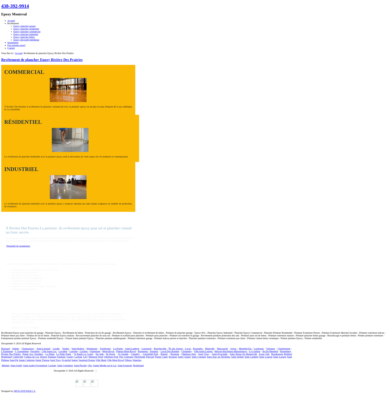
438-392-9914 (15, 6)
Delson (43, 357)
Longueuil (146, 348)
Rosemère (198, 348)
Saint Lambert (251, 357)
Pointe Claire (161, 357)
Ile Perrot (110, 354)
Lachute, (52, 365)
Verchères (35, 351)
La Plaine (50, 354)
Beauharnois (277, 354)
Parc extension (126, 357)
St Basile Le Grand (83, 354)
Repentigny (285, 351)
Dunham (52, 357)
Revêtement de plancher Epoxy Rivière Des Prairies (42, 60)
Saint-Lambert (132, 348)
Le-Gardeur (254, 351)
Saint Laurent (265, 357)
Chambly (135, 354)
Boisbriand (6, 357)
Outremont (95, 351)
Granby (70, 357)
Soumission (12, 42)
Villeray (128, 360)
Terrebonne (105, 348)
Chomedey (186, 351)
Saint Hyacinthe (219, 354)
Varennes (270, 348)
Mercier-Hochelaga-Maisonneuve (231, 351)
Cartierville (17, 357)
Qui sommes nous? (16, 45)
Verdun (65, 348)
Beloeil (164, 354)
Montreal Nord (96, 357)
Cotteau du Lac (31, 357)
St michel (66, 360)
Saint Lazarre (279, 357)
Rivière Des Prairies (11, 354)
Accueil (11, 20)
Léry (85, 357)
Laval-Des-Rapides (170, 351)
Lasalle (56, 348)
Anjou (233, 348)
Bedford (288, 354)
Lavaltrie (63, 351)
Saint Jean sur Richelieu (218, 357)
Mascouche (222, 348)
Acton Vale (264, 354)
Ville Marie (101, 360)
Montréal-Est (245, 348)
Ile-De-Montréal (270, 351)
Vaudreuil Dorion (86, 360)
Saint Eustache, (125, 365)
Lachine (83, 351)
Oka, (90, 365)
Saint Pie (14, 360)
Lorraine (73, 351)
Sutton (74, 360)
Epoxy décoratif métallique (26, 40)
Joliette (15, 348)
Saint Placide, (80, 365)
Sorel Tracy (203, 354)
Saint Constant (199, 357)
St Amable (123, 354)
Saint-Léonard (43, 348)
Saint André (16, 365)
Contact (11, 48)
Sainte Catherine (27, 360)
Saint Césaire (184, 357)
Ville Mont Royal (115, 360)
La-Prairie (118, 348)
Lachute (78, 357)
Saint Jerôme (237, 357)
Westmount (91, 348)
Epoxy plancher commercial (26, 31)
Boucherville (160, 348)
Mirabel (5, 365)
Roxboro (173, 357)
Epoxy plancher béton (24, 37)
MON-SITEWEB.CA (24, 391)
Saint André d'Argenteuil (35, 365)
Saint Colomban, (65, 365)
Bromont (174, 354)
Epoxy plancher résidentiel (26, 29)
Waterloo (137, 360)
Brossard (5, 348)
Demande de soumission (18, 246)
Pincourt (150, 357)
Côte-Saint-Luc (49, 351)
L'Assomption (22, 351)
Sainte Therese (42, 360)
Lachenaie (259, 348)
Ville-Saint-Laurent (203, 351)
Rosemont (143, 351)
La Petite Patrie (63, 354)
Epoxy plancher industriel (25, 34)
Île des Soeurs (176, 348)
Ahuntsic (154, 351)
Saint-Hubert (78, 348)
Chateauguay (27, 348)
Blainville (209, 348)
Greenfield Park (150, 354)
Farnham (61, 357)
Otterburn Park (188, 354)
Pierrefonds (139, 357)
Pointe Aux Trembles (32, 354)
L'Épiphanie (7, 351)
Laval (187, 348)
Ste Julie (100, 354)
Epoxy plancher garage (24, 26)
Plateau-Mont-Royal (126, 351)
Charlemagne (284, 348)
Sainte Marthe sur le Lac (105, 365)
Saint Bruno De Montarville (243, 354)
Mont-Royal (108, 351)
